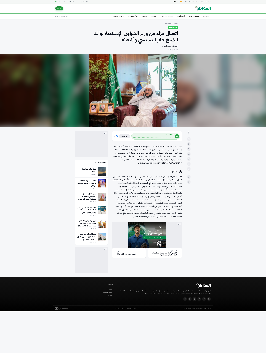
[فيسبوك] (76, 1)
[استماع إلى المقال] (189, 182)
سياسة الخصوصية (107, 292)
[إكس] (189, 149)
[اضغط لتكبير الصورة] (133, 90)
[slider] (153, 137)
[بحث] (87, 1)
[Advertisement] (91, 144)
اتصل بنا (110, 295)
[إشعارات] (84, 1)
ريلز (58, 8)
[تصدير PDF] (189, 169)
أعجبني (123, 136)
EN (56, 2)
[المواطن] (203, 8)
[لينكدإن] (189, 154)
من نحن (110, 289)
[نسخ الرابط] (189, 159)
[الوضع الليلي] (59, 1)
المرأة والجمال (133, 16)
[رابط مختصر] (189, 164)
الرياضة (144, 16)
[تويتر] (79, 1)
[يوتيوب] (70, 1)
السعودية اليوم (193, 16)
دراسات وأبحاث (118, 16)
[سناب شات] (67, 1)
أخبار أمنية (181, 16)
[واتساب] (189, 139)
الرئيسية (206, 16)
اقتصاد (153, 16)
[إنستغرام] (73, 1)
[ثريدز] (64, 1)
